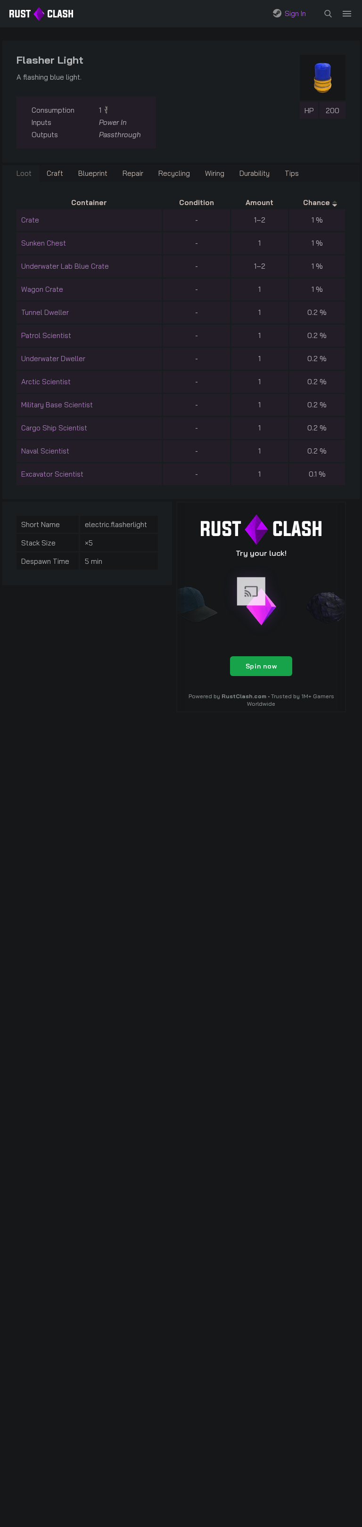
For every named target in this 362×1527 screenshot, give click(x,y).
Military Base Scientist (57, 404)
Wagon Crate (42, 289)
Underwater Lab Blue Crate (65, 266)
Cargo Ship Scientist (54, 427)
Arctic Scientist (46, 381)
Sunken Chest (43, 243)
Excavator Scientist (52, 474)
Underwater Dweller (53, 358)
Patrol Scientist (46, 335)
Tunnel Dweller (45, 312)
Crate (30, 219)
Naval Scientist (45, 450)
